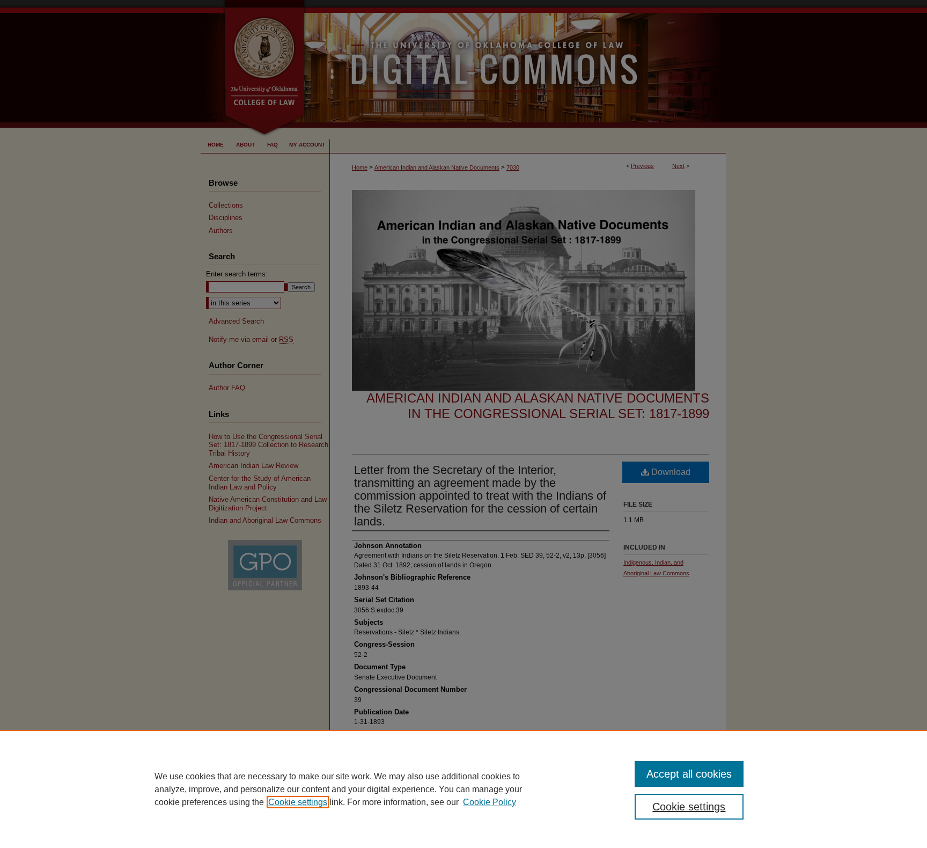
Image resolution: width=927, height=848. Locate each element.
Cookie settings (297, 802)
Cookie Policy (489, 802)
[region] (463, 789)
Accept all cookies (689, 774)
